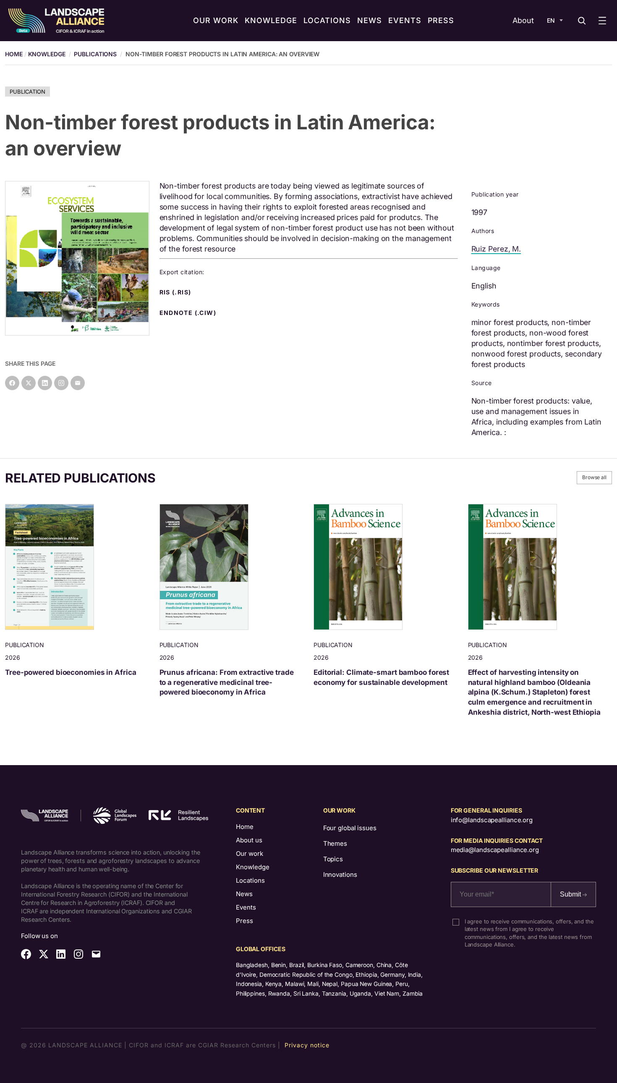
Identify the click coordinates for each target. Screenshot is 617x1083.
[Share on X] (28, 383)
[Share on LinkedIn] (45, 383)
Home (245, 827)
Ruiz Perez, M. (496, 248)
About (523, 20)
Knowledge (46, 54)
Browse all (594, 477)
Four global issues (349, 828)
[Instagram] (61, 383)
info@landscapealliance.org (492, 820)
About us (249, 840)
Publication (27, 91)
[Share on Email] (78, 383)
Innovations (340, 874)
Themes (335, 843)
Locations (250, 880)
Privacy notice (307, 1045)
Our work (249, 853)
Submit (571, 894)
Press (244, 921)
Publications (95, 54)
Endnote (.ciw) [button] (188, 312)
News (244, 894)
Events (246, 907)
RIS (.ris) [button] (176, 292)
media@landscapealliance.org (495, 850)
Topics (333, 859)
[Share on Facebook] (12, 383)
